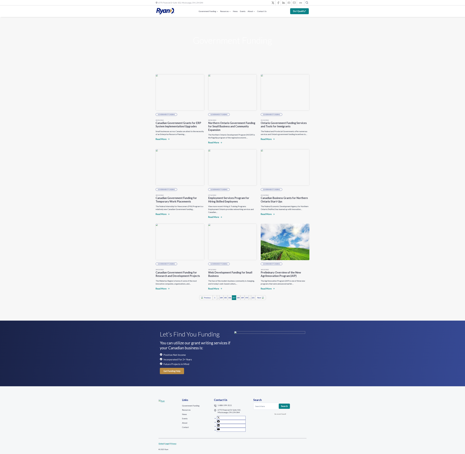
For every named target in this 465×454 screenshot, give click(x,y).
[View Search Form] (306, 2)
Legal (167, 443)
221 (253, 298)
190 (246, 298)
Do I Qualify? (299, 11)
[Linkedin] (283, 2)
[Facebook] (278, 2)
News (235, 11)
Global (161, 443)
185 (225, 298)
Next (259, 298)
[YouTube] (289, 2)
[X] (273, 2)
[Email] (294, 2)
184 (221, 298)
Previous (207, 298)
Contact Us (262, 11)
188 (238, 298)
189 (242, 298)
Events (242, 11)
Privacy (173, 443)
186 (229, 298)
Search (284, 406)
